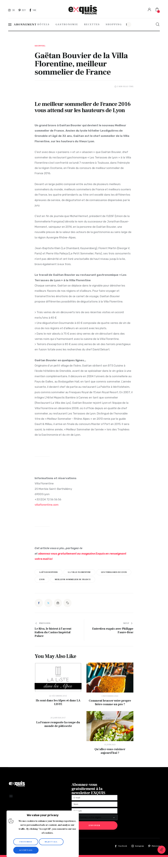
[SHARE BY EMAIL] (58, 603)
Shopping (40, 46)
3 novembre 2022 (110, 696)
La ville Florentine (79, 572)
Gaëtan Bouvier (48, 572)
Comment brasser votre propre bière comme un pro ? (110, 702)
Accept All (26, 850)
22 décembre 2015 (58, 696)
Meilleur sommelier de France (73, 579)
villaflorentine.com (47, 504)
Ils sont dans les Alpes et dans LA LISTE (58, 702)
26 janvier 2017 (58, 718)
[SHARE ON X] (48, 603)
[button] (67, 603)
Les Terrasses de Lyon (114, 572)
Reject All (51, 842)
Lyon (41, 579)
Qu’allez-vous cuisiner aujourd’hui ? (109, 751)
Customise (25, 842)
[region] (43, 834)
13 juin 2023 (110, 744)
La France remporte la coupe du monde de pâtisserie (58, 724)
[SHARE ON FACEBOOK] (39, 603)
